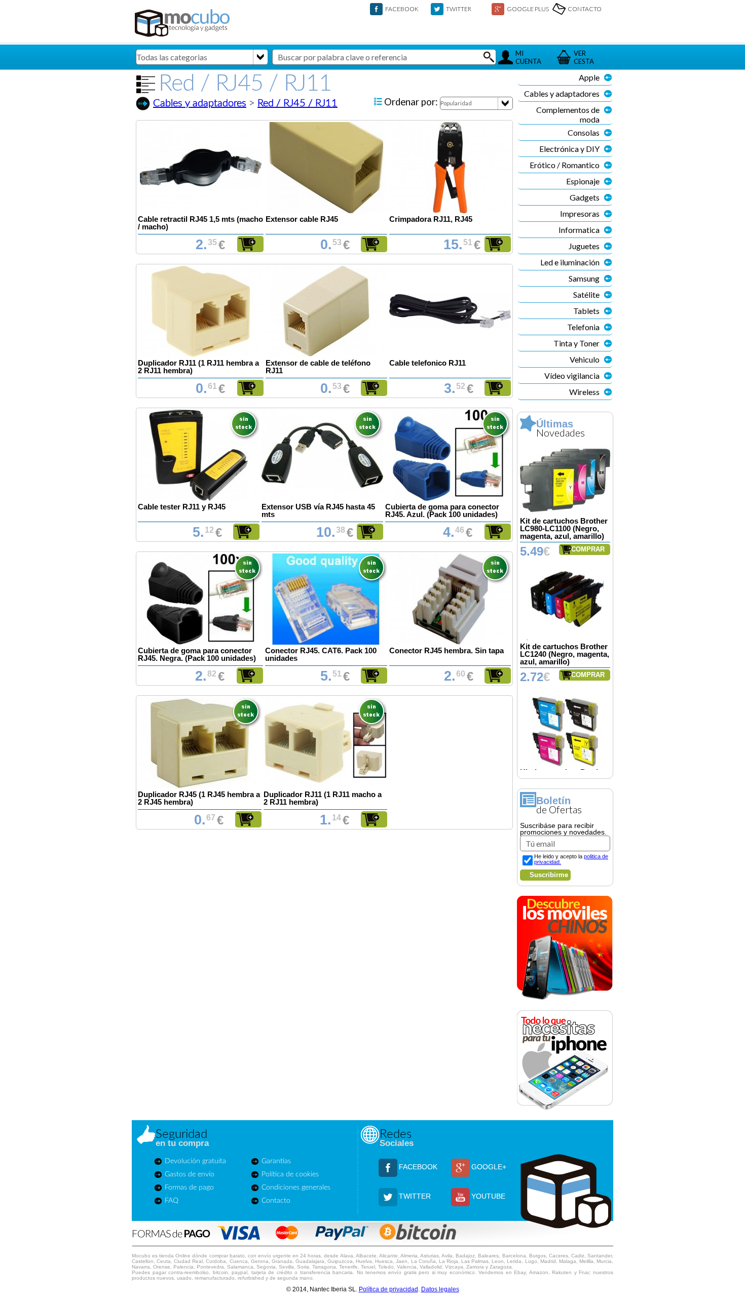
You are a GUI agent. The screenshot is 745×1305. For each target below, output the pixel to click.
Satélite (586, 294)
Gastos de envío (189, 1174)
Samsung (584, 278)
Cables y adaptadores (199, 103)
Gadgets (585, 197)
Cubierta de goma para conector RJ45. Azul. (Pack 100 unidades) (442, 511)
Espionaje (583, 181)
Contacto (276, 1200)
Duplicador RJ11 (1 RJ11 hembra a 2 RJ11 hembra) (198, 367)
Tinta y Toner (576, 343)
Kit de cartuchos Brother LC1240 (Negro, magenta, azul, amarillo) (564, 654)
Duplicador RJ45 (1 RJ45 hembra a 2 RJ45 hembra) (199, 798)
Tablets (586, 310)
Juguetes (584, 246)
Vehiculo (585, 359)
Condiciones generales (296, 1187)
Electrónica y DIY (569, 148)
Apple (589, 77)
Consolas (584, 132)
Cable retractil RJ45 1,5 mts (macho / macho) (200, 223)
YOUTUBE (488, 1196)
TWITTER (458, 9)
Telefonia (583, 327)
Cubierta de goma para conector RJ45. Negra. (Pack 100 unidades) (197, 654)
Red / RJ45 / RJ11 (297, 103)
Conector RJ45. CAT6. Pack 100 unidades (321, 654)
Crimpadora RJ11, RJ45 (430, 219)
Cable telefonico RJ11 (427, 363)
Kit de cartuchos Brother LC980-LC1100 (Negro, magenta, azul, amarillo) (564, 528)
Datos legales (440, 1289)
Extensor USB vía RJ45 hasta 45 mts (318, 511)
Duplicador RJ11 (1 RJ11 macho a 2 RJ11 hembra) (323, 798)
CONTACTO (585, 9)
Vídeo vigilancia (572, 375)
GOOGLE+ (488, 1167)
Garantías (276, 1161)
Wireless (584, 392)
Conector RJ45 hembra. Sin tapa (446, 651)
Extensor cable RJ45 (302, 219)
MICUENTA (528, 57)
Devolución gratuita (195, 1161)
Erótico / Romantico (565, 165)
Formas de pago (189, 1187)
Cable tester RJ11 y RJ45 (182, 507)
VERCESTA (584, 57)
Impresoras (580, 213)
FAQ (171, 1200)
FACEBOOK (402, 9)
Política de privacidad (388, 1289)
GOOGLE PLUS (528, 9)
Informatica (579, 229)
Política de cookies (290, 1174)
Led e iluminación (570, 262)
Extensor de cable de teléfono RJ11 (318, 367)
